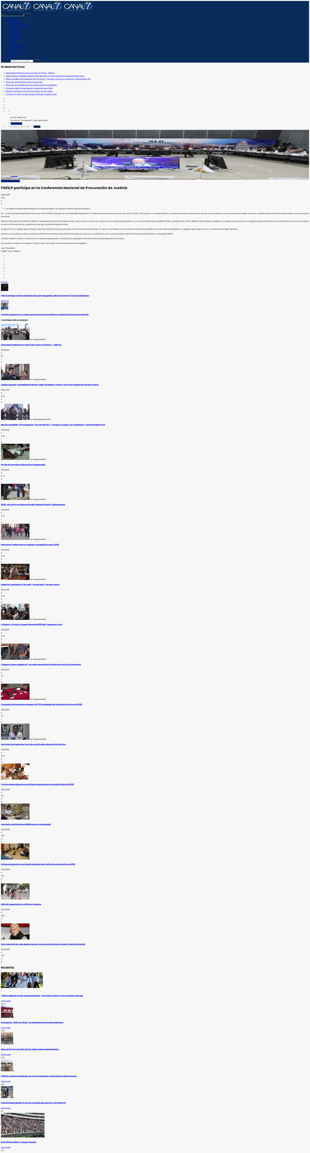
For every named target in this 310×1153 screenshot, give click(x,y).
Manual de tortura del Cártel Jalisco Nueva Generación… (30, 1049)
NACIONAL (15, 32)
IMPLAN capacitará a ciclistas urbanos (21, 904)
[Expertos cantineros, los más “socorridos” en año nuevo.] (15, 579)
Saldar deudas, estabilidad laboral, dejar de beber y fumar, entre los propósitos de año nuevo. (45, 76)
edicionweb (6, 1001)
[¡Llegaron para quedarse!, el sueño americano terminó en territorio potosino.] (15, 659)
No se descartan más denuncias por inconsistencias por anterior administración (43, 944)
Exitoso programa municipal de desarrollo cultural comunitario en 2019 (38, 864)
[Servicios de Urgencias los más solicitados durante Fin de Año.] (15, 739)
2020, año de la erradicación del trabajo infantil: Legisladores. (31, 85)
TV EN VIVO (10, 56)
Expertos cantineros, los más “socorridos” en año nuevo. (29, 91)
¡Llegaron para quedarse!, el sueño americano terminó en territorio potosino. (41, 664)
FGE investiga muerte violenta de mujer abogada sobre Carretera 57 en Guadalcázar (45, 295)
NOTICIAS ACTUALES (14, 53)
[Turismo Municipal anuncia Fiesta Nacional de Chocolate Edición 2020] (15, 779)
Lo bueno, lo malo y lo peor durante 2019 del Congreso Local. (31, 94)
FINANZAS (14, 50)
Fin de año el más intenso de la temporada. (24, 82)
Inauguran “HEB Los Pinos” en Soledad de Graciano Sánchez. (32, 1022)
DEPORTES (15, 38)
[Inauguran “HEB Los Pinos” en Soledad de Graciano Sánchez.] (7, 1017)
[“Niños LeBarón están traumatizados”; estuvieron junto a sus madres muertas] (22, 987)
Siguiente (5, 301)
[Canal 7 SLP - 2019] (47, 12)
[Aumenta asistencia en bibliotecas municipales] (15, 819)
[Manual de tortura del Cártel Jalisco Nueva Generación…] (7, 1044)
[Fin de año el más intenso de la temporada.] (15, 459)
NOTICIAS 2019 (12, 19)
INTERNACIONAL (17, 35)
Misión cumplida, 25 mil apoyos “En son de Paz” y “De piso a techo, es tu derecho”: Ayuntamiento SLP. (48, 79)
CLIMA (13, 41)
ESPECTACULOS (17, 47)
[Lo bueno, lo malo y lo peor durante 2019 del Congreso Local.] (15, 619)
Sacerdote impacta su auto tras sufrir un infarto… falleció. (30, 73)
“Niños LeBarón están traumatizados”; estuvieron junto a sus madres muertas (42, 995)
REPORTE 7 (15, 29)
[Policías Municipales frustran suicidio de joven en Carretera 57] (7, 1097)
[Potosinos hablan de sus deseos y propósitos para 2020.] (15, 539)
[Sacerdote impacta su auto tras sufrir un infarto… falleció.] (15, 339)
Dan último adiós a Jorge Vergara (18, 1142)
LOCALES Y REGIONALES (20, 26)
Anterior (4, 282)
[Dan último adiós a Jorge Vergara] (23, 1137)
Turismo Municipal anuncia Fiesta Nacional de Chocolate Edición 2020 (37, 784)
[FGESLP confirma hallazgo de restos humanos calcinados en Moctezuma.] (7, 1071)
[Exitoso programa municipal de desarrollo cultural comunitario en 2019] (15, 859)
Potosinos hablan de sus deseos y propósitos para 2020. (29, 88)
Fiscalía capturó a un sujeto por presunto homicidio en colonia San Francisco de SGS (45, 314)
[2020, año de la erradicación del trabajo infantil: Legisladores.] (15, 499)
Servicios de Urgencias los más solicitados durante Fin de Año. (33, 744)
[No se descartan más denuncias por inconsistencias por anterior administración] (15, 939)
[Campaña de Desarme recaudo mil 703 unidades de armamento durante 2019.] (15, 699)
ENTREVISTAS (16, 22)
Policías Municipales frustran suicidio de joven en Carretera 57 (33, 1102)
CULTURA (14, 44)
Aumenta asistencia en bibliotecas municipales (26, 824)
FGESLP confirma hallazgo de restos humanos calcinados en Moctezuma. (39, 1076)
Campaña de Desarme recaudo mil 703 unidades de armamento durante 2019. (41, 704)
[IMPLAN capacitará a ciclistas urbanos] (15, 899)
